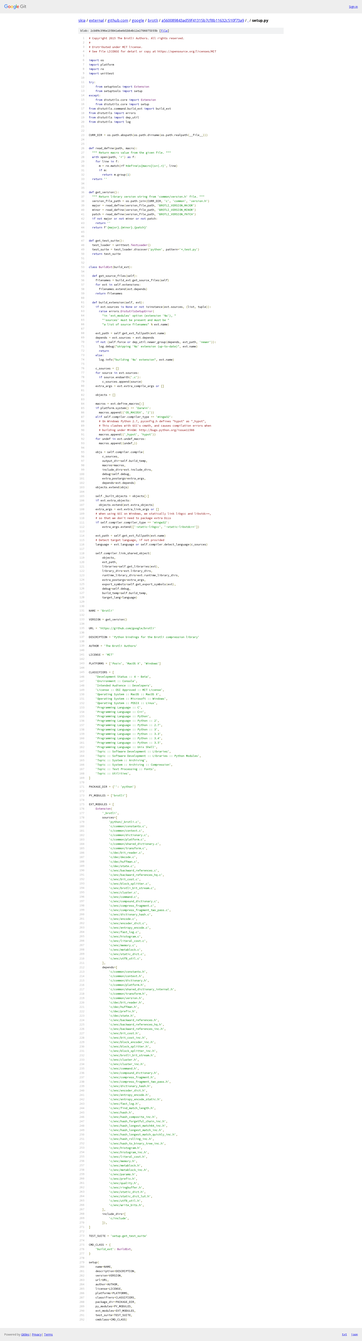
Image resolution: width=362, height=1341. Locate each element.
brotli (153, 20)
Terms (48, 1334)
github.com (117, 20)
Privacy (36, 1334)
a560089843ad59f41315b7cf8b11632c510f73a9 (203, 20)
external (96, 20)
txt (344, 1334)
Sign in (353, 7)
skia (81, 20)
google (138, 20)
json (354, 1334)
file (164, 30)
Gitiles (25, 1334)
